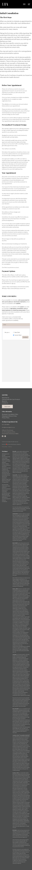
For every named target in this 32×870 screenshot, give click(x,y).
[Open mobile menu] (24, 4)
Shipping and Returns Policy (9, 416)
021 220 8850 (5, 424)
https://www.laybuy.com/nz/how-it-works (17, 286)
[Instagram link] (5, 436)
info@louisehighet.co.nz (8, 427)
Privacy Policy (5, 417)
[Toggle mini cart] (29, 4)
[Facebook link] (2, 436)
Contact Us (5, 403)
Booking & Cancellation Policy (10, 414)
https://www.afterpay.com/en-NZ (16, 288)
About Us (4, 401)
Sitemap (10, 446)
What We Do (5, 397)
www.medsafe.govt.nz (17, 466)
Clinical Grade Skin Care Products (11, 399)
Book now (7, 406)
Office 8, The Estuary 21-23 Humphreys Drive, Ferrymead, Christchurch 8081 (10, 431)
